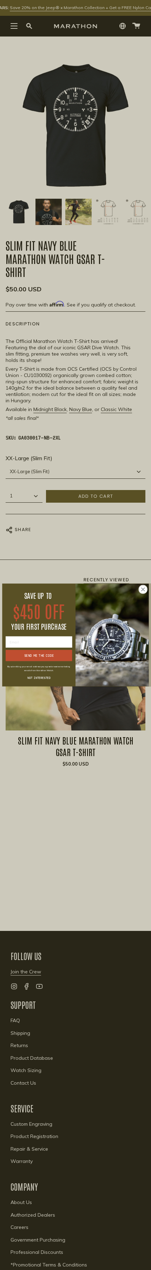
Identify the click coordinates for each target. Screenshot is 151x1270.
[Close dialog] (143, 589)
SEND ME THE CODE (39, 655)
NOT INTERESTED (39, 677)
